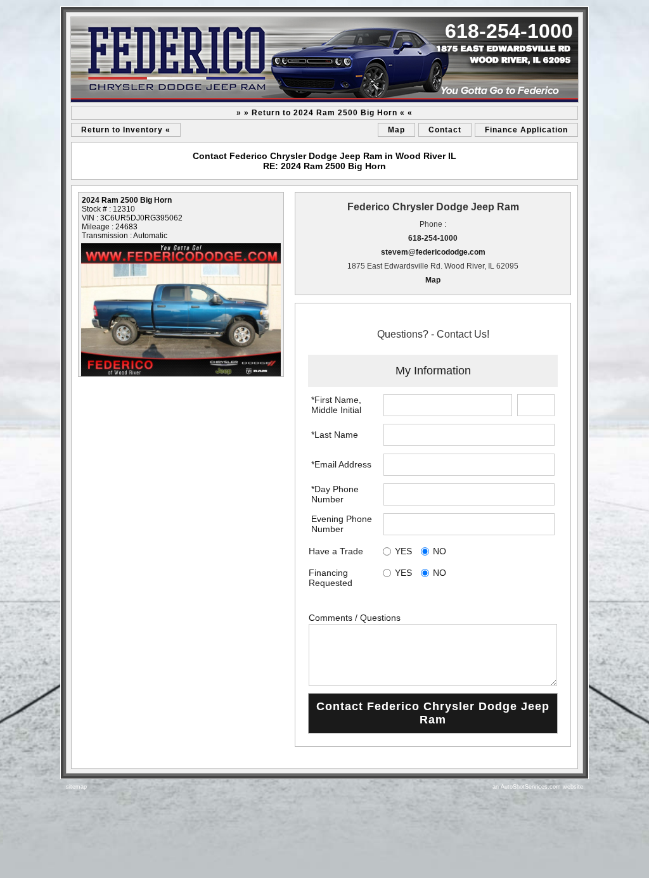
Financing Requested (330, 578)
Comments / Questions (355, 618)
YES (403, 551)
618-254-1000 (433, 238)
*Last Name (334, 434)
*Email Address (341, 464)
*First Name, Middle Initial (336, 405)
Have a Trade (336, 551)
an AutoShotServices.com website (537, 787)
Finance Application (526, 129)
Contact (444, 129)
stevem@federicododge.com (433, 252)
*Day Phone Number (335, 494)
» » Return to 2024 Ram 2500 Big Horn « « (324, 112)
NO (439, 551)
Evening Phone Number (341, 524)
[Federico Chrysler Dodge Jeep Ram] (324, 59)
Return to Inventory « (125, 129)
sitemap (76, 787)
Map (396, 129)
